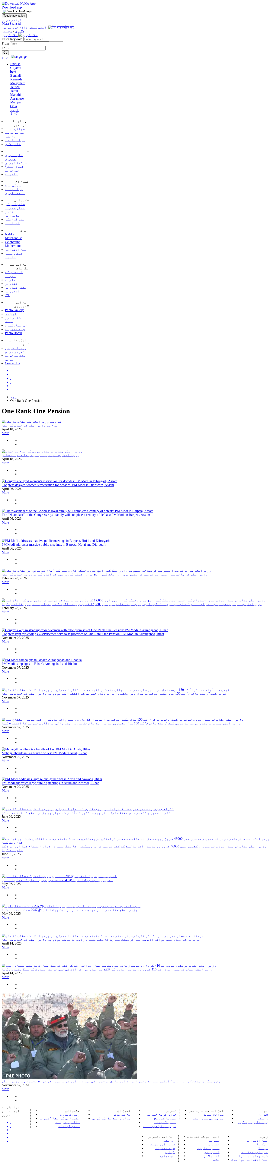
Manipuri (16, 102)
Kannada (16, 79)
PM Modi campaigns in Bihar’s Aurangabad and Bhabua (40, 664)
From (6, 43)
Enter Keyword (12, 39)
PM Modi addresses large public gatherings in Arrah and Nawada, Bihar (50, 783)
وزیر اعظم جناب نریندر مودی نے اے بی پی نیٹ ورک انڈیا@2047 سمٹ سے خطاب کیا (70, 910)
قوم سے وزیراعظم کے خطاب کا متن (30, 425)
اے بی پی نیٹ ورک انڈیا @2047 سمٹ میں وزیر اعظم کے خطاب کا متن (57, 880)
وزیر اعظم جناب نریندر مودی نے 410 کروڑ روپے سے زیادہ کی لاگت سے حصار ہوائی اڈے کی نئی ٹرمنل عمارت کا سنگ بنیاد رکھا (107, 969)
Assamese (17, 98)
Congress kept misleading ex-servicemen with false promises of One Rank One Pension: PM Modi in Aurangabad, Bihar (83, 634)
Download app (12, 7)
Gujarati (15, 68)
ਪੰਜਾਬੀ (14, 114)
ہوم (13, 397)
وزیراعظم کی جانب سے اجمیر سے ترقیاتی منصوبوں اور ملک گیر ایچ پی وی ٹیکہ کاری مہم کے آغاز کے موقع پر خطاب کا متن (105, 574)
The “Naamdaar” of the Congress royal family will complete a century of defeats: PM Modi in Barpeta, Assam (76, 515)
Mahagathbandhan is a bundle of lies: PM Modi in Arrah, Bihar (44, 753)
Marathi (15, 94)
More (5, 433)
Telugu (15, 87)
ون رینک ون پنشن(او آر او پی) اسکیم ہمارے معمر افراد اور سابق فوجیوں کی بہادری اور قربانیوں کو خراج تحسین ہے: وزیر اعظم (111, 1081)
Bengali (15, 75)
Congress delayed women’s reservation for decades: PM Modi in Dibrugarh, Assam (58, 485)
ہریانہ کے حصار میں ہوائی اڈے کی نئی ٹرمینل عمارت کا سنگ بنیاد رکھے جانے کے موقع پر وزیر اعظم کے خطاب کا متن (101, 939)
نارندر (13, 19)
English (15, 64)
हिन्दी (14, 71)
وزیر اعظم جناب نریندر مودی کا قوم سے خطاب (40, 455)
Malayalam (17, 83)
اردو (14, 110)
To (4, 48)
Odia (13, 106)
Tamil (14, 91)
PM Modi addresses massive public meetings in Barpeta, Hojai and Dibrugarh (54, 544)
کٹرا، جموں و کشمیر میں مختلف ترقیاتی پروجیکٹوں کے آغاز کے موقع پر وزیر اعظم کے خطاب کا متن (86, 812)
